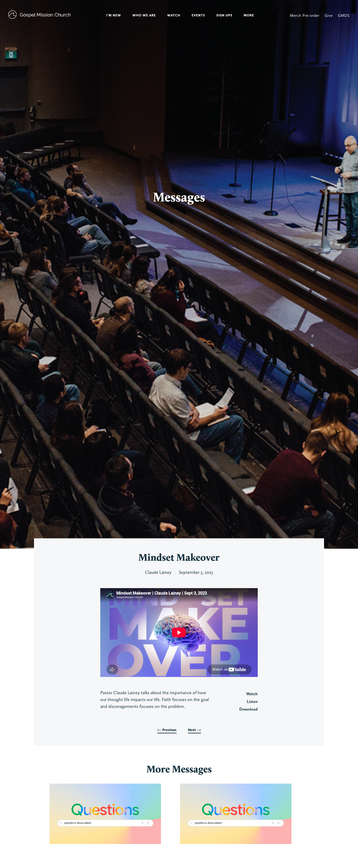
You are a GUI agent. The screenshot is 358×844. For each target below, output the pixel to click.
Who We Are (144, 15)
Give (329, 15)
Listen (252, 701)
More (249, 15)
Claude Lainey (158, 572)
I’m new (113, 15)
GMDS (344, 15)
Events (198, 15)
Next (192, 730)
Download (248, 709)
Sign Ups (224, 15)
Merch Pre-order (304, 15)
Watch (173, 15)
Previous (169, 730)
